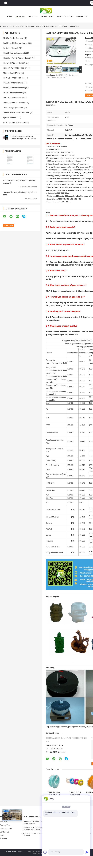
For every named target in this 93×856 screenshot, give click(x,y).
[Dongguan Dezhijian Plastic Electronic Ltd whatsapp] (12, 216)
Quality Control (65, 16)
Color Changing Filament (13, 107)
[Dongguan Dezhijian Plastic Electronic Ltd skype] (25, 216)
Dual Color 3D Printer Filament (16, 43)
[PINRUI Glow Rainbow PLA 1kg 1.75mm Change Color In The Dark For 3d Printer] (5, 137)
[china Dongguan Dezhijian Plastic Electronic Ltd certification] (10, 159)
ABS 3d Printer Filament (13, 38)
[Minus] (86, 798)
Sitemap (3, 839)
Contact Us (81, 16)
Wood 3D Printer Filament (14, 103)
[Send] (87, 852)
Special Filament (10, 117)
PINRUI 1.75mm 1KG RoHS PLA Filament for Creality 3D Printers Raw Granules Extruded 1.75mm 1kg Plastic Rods (54, 793)
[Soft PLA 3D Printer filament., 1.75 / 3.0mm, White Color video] (60, 51)
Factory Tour (47, 16)
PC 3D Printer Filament (13, 93)
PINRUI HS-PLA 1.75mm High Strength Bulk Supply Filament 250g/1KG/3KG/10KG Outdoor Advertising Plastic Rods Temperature (75, 793)
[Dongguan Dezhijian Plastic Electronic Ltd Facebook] (6, 2)
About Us (33, 16)
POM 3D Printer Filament (13, 98)
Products (20, 16)
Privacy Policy (10, 852)
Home (9, 16)
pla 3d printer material (76, 727)
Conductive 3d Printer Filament (16, 112)
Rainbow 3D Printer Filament (15, 68)
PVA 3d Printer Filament (13, 83)
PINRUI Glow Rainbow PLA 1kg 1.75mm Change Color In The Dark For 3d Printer (24, 138)
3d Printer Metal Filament (14, 122)
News (2, 835)
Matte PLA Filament (11, 73)
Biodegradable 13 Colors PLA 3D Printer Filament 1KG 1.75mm (38, 828)
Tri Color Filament (10, 48)
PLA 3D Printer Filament (25, 26)
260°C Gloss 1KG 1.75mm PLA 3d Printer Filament (38, 834)
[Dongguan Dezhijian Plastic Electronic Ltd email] (6, 216)
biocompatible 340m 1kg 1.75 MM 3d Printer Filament (37, 822)
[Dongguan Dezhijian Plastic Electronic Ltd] (46, 10)
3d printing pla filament (58, 727)
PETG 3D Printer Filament (14, 63)
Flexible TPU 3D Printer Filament (17, 58)
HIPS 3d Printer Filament (13, 78)
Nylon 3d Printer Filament (14, 88)
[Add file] (45, 852)
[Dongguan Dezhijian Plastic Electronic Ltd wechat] (19, 216)
